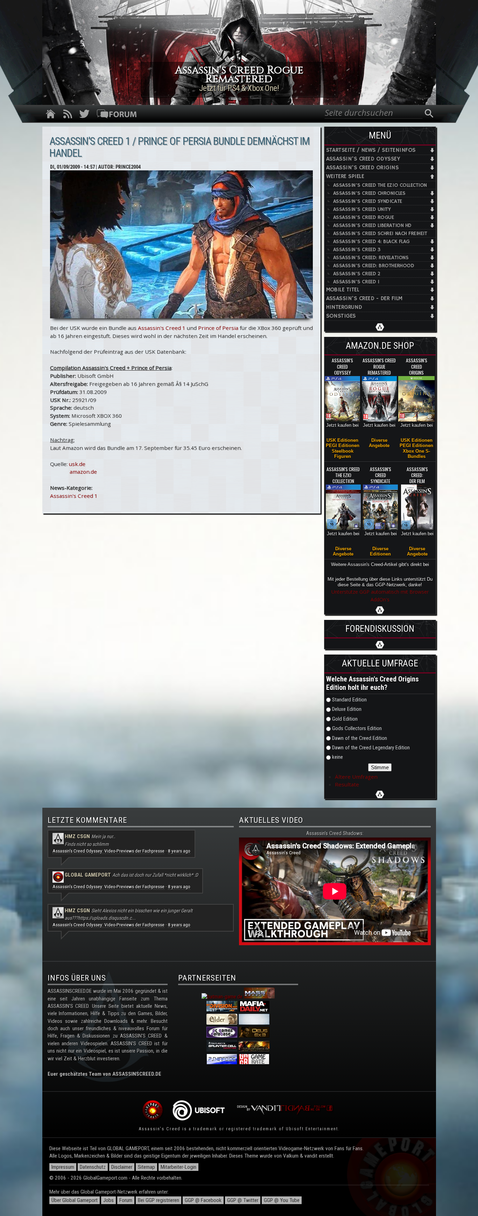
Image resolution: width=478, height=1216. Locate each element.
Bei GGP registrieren (158, 1200)
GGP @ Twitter (242, 1200)
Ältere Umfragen (356, 776)
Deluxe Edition (346, 709)
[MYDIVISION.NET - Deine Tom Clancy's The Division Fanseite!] (221, 1010)
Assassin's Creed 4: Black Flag (371, 241)
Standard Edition (349, 700)
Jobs (108, 1200)
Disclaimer (121, 1167)
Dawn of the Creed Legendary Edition (371, 747)
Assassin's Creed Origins (362, 167)
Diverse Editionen (380, 551)
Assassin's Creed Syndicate (367, 201)
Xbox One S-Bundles (416, 453)
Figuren (342, 456)
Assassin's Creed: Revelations (371, 257)
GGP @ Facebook (203, 1200)
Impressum (62, 1167)
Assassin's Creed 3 (356, 249)
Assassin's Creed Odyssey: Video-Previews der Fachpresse (108, 851)
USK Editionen (342, 440)
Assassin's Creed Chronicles (369, 193)
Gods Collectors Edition (357, 728)
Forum (125, 1200)
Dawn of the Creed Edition (359, 738)
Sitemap (146, 1167)
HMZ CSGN (77, 836)
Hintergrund (344, 307)
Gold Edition (345, 719)
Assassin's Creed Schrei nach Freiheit (380, 233)
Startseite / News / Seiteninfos (371, 150)
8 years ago (179, 851)
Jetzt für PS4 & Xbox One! (239, 88)
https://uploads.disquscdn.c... (107, 918)
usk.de (77, 463)
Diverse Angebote (379, 443)
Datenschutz (93, 1167)
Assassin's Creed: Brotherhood (373, 265)
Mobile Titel (342, 290)
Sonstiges (341, 316)
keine (337, 757)
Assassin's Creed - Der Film (364, 298)
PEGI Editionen (342, 445)
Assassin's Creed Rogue (363, 217)
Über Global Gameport (74, 1200)
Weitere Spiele (345, 176)
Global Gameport (88, 875)
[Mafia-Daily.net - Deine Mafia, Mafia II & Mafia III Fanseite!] (254, 1010)
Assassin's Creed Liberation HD (372, 225)
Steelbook (342, 451)
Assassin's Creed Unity (362, 209)
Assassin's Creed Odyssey (363, 159)
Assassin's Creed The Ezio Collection (380, 185)
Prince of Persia (218, 327)
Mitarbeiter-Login (178, 1167)
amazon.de (83, 471)
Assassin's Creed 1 (161, 327)
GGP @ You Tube (282, 1200)
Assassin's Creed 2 (356, 273)
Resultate (347, 784)
